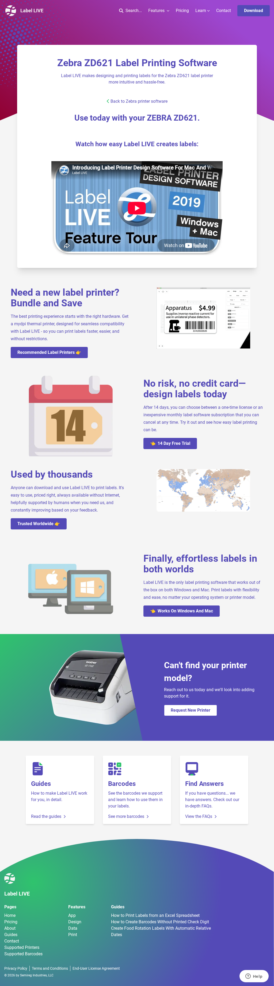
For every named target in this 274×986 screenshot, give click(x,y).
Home (10, 915)
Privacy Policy (15, 968)
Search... (133, 10)
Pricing (182, 10)
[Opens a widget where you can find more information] (254, 976)
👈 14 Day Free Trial (170, 443)
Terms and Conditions (50, 968)
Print (72, 934)
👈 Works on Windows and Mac (181, 610)
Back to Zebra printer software (139, 101)
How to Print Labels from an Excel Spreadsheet (155, 915)
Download (253, 10)
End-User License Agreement (96, 968)
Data (72, 928)
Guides (10, 934)
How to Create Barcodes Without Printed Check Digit (160, 921)
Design (74, 921)
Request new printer (190, 710)
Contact (223, 10)
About (10, 928)
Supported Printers (21, 947)
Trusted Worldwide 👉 (38, 523)
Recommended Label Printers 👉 (49, 352)
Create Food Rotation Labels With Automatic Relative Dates (161, 931)
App (72, 915)
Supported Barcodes (23, 953)
